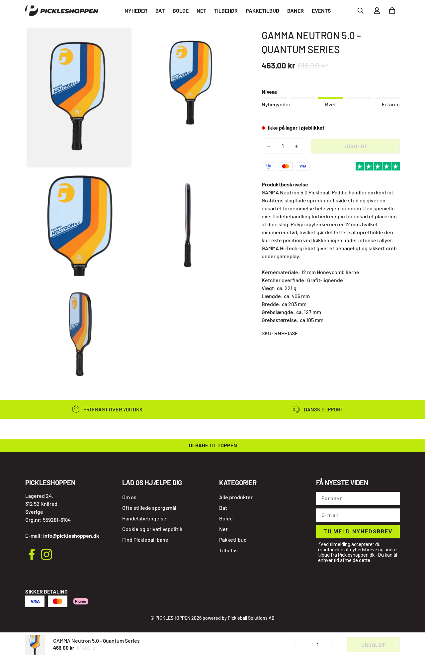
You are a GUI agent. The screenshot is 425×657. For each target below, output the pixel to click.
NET (201, 10)
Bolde (226, 518)
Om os (129, 497)
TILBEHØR (226, 10)
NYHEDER (136, 10)
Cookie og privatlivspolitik (152, 529)
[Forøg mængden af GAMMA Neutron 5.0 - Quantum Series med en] (297, 146)
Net (223, 529)
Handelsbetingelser (145, 518)
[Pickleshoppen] (61, 11)
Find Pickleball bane (145, 539)
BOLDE (181, 10)
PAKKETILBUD (262, 10)
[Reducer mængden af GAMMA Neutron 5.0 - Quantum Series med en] (269, 146)
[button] (390, 10)
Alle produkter (236, 497)
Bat (223, 507)
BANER (295, 10)
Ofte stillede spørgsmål (149, 507)
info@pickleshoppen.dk (71, 535)
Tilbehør (228, 550)
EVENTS (321, 10)
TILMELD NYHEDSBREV (357, 531)
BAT (160, 10)
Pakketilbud (233, 539)
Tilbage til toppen (212, 445)
